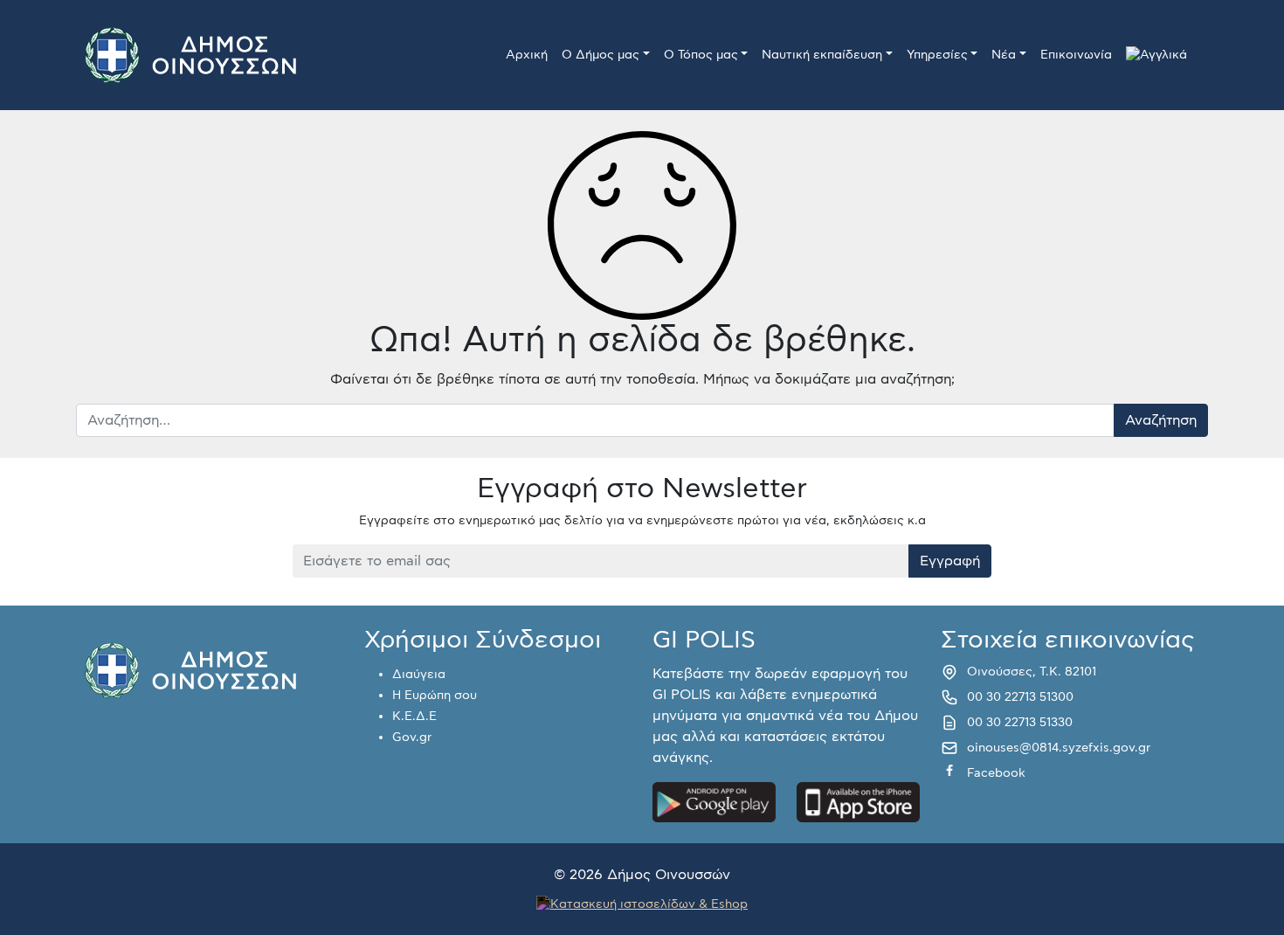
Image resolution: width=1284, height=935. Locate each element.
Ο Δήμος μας (600, 55)
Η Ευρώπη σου (434, 695)
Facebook (996, 773)
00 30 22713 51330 (1020, 723)
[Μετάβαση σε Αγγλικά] (1156, 55)
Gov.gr (411, 737)
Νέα (1003, 55)
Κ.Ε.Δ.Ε (414, 716)
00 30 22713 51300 (1020, 697)
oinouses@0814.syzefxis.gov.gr (1058, 748)
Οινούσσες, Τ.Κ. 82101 (1031, 672)
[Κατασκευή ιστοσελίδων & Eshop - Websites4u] (642, 903)
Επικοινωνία (1076, 55)
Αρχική (527, 55)
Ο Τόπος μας (701, 55)
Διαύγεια (418, 674)
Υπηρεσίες (937, 55)
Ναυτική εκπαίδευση (822, 55)
